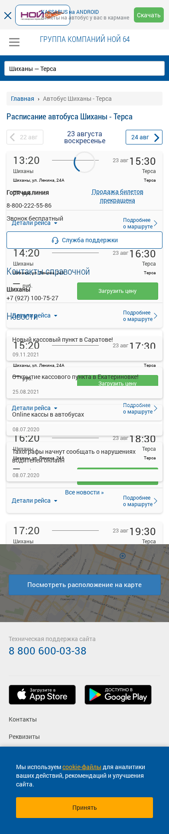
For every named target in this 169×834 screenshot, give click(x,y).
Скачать (149, 15)
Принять (84, 807)
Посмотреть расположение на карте (84, 584)
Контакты (23, 719)
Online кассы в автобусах (48, 414)
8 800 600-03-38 (48, 651)
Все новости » (84, 492)
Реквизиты (24, 736)
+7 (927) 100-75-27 (32, 298)
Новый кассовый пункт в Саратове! (62, 339)
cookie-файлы (81, 767)
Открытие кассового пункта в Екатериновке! (75, 376)
